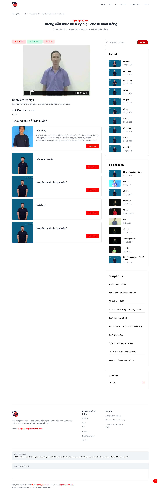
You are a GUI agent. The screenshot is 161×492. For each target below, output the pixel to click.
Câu (109, 4)
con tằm (126, 248)
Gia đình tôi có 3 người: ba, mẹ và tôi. (125, 309)
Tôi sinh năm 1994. (116, 301)
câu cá (126, 229)
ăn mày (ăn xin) (129, 239)
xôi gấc (126, 100)
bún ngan (127, 128)
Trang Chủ (16, 14)
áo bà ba (126, 181)
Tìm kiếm (142, 42)
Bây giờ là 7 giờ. (116, 335)
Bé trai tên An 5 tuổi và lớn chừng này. (125, 326)
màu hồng (41, 130)
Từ (116, 4)
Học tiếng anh (134, 4)
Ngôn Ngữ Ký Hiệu (42, 485)
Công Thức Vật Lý (113, 416)
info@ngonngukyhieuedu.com (30, 429)
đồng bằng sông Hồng (132, 172)
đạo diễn (126, 61)
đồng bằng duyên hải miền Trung (134, 258)
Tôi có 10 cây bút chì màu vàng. (122, 352)
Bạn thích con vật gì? (118, 318)
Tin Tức (112, 383)
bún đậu (126, 109)
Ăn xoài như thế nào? (118, 284)
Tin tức (146, 4)
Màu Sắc (20, 41)
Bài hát (123, 4)
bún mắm (126, 147)
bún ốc (126, 119)
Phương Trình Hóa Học (115, 420)
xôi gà (125, 90)
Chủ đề (102, 4)
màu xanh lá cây (44, 159)
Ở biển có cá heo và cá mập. (121, 343)
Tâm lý (125, 210)
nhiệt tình (127, 201)
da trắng (40, 205)
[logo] (15, 413)
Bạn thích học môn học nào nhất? (123, 293)
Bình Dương (36, 41)
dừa (124, 220)
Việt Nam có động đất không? (121, 360)
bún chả (126, 138)
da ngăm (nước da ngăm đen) (51, 182)
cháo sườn (127, 80)
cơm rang (127, 71)
